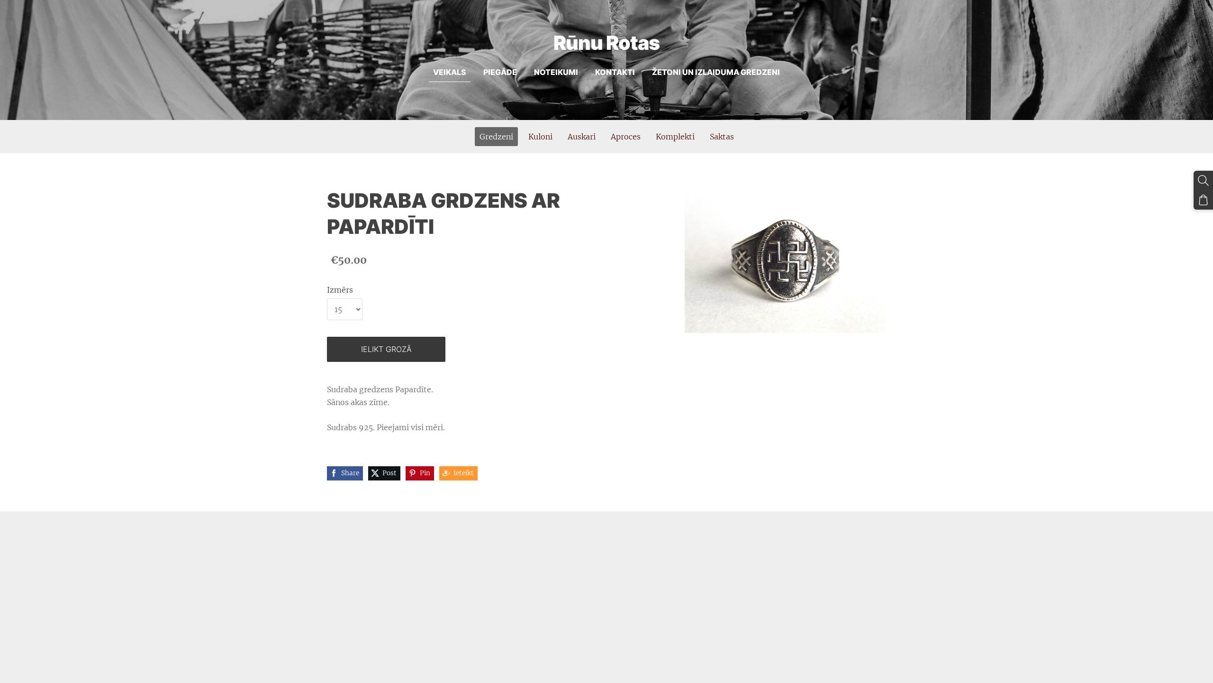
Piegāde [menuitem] (500, 72)
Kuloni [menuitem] (540, 136)
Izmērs (340, 290)
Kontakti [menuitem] (615, 72)
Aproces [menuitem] (626, 136)
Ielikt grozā (386, 349)
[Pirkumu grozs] (1203, 200)
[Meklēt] (1203, 180)
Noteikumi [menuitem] (556, 72)
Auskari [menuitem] (582, 136)
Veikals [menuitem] (449, 72)
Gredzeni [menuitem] (496, 136)
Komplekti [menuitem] (675, 136)
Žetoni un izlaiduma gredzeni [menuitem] (716, 72)
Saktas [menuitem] (722, 136)
